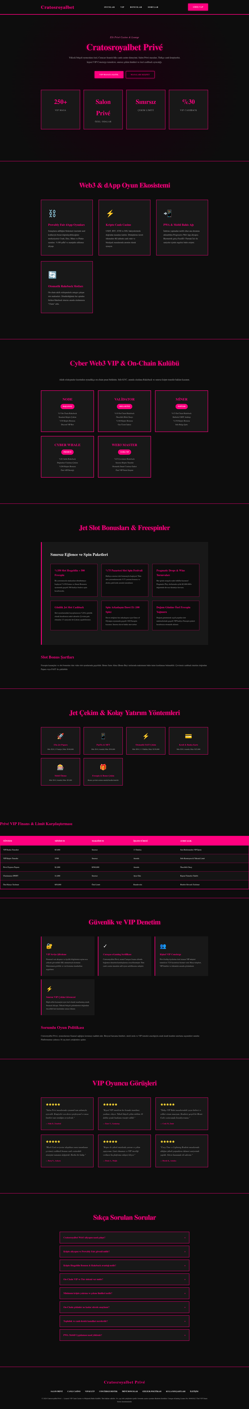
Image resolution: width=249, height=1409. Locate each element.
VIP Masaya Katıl (109, 74)
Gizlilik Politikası (151, 1391)
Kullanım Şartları (175, 1391)
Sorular (153, 7)
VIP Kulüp (90, 1391)
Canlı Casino (73, 1391)
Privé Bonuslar (130, 1391)
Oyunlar (109, 7)
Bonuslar (136, 7)
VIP (122, 7)
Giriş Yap (198, 7)
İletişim (194, 1391)
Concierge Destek (108, 1391)
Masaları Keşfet (140, 74)
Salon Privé (57, 1391)
